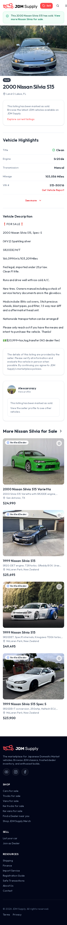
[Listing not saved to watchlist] (59, 443)
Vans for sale (11, 801)
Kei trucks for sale (13, 806)
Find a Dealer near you (16, 816)
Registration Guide (14, 875)
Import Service (11, 870)
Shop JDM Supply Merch (17, 821)
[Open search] (57, 5)
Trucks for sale (12, 796)
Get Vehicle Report (53, 190)
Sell (49, 5)
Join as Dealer (11, 843)
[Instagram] (15, 771)
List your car (10, 838)
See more (31, 200)
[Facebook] (25, 771)
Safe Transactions (13, 880)
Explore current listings (20, 119)
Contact (8, 890)
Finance (7, 865)
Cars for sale (10, 791)
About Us (8, 885)
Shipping (8, 860)
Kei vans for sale (12, 811)
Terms (6, 914)
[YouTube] (6, 771)
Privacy (17, 914)
